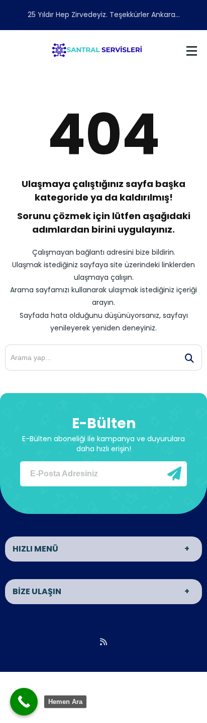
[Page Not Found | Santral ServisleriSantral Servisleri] (97, 49)
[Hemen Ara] (24, 701)
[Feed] (103, 642)
